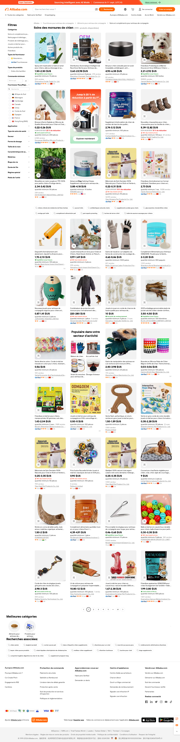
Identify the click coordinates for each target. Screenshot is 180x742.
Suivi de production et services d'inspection (51, 693)
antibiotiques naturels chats (100, 208)
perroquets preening (90, 213)
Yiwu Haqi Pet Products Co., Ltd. (47, 486)
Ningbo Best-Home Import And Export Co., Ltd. (50, 264)
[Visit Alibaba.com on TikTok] (170, 701)
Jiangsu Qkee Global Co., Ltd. (81, 427)
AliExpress (55, 731)
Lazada (90, 731)
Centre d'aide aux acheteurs (120, 673)
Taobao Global (100, 731)
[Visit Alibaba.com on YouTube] (166, 701)
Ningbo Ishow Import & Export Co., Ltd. (120, 543)
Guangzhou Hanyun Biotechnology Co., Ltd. (156, 599)
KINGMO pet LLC (76, 192)
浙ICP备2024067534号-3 (152, 738)
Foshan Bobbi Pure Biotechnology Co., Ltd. (120, 136)
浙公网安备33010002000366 (130, 738)
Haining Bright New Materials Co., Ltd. (155, 372)
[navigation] (18, 317)
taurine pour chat (126, 650)
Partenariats (149, 692)
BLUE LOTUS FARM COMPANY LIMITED (156, 321)
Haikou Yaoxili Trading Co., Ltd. (152, 137)
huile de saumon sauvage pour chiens (139, 213)
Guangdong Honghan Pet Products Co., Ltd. (120, 594)
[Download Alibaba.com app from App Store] (148, 719)
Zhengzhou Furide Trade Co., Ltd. (47, 81)
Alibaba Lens (16, 720)
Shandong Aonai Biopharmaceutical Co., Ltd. (156, 265)
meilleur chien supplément (83, 650)
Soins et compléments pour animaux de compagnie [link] (129, 23)
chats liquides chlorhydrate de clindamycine (51, 650)
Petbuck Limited (76, 486)
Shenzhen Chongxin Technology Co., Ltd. (85, 76)
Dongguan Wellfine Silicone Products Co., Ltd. (50, 140)
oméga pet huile (43, 213)
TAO (109, 731)
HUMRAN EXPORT (42, 537)
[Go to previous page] (83, 609)
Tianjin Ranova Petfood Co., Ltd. (153, 192)
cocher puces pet (50, 645)
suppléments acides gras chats (127, 208)
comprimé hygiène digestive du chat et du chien (27, 656)
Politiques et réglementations (51, 698)
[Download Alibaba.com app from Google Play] (167, 719)
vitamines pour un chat (102, 645)
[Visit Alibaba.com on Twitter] (156, 701)
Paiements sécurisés (48, 673)
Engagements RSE (12, 682)
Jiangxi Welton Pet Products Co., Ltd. (155, 81)
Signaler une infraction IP (119, 692)
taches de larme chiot (112, 213)
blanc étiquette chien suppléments (75, 645)
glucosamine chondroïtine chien (156, 208)
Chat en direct (115, 678)
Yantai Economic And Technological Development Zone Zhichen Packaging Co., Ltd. (50, 375)
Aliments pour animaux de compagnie (91, 23)
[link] (177, 719)
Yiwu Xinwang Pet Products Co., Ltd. (119, 199)
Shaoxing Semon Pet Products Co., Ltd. (155, 427)
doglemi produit (31, 645)
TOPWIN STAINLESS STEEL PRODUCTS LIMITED (120, 79)
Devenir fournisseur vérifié (155, 687)
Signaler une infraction (118, 696)
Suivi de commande (152, 682)
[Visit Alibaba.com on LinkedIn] (151, 701)
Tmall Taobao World (78, 731)
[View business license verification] (112, 738)
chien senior (14, 645)
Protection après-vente (49, 687)
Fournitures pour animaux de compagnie (58, 23)
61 (118, 609)
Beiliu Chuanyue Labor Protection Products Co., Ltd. (120, 265)
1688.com (65, 731)
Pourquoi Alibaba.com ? (14, 673)
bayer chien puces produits (19, 650)
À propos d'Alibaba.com (14, 668)
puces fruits (79, 208)
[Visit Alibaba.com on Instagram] (161, 701)
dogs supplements (145, 650)
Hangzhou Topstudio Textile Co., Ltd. (119, 321)
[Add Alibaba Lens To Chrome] (39, 719)
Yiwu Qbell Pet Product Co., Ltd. (117, 484)
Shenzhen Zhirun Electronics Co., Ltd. (119, 375)
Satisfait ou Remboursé (49, 678)
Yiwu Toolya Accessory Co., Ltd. (82, 594)
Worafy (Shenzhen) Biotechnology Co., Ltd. (50, 427)
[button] (96, 9)
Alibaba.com (134, 720)
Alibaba (36, 23)
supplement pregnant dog (60, 656)
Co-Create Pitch (11, 678)
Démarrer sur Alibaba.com (155, 678)
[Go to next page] (123, 609)
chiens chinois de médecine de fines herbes (53, 208)
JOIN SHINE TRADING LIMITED (47, 319)
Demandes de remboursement (121, 687)
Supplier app (78, 720)
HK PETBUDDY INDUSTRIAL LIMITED (49, 195)
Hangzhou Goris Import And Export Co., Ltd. (85, 267)
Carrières (8, 687)
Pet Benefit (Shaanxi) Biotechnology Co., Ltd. (85, 537)
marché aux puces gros (125, 645)
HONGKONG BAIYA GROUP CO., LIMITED (156, 539)
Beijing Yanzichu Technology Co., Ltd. (49, 599)
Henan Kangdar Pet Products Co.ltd (83, 321)
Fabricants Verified (82, 676)
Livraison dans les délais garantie (52, 682)
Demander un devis (82, 680)
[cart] (133, 10)
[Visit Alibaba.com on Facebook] (146, 701)
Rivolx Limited (110, 430)
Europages (125, 731)
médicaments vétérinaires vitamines (153, 645)
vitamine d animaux (106, 650)
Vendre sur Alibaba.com (154, 673)
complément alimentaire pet (66, 213)
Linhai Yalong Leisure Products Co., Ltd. (156, 481)
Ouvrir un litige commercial (120, 682)
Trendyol (116, 731)
